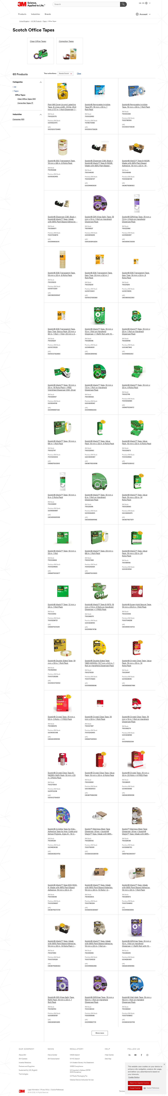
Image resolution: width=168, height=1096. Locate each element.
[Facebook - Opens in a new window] (141, 1055)
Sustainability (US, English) (28, 1070)
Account (143, 14)
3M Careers (23, 1059)
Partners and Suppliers (27, 1066)
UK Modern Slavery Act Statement (82, 1062)
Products (22, 14)
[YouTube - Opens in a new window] (135, 1055)
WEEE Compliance (76, 1066)
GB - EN (142, 3)
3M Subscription (54, 1059)
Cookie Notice (133, 1077)
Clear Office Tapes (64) (27, 99)
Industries (35, 14)
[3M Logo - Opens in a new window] (32, 4)
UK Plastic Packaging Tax (78, 1076)
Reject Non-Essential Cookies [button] (139, 1083)
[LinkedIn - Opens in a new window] (129, 1055)
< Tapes (15, 91)
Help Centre (109, 1055)
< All (14, 87)
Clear (79, 74)
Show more (100, 1033)
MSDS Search (75, 1055)
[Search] (123, 4)
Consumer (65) (18, 119)
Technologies (23, 1074)
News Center (52, 1055)
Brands (48, 14)
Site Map (108, 1059)
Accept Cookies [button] (135, 1088)
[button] (151, 1088)
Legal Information (33, 1090)
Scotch (64, 73)
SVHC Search (75, 1059)
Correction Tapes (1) (25, 103)
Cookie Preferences (57, 1090)
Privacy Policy (45, 1090)
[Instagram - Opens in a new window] (147, 1055)
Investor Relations (25, 1062)
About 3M (22, 1055)
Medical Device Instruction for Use (82, 1080)
